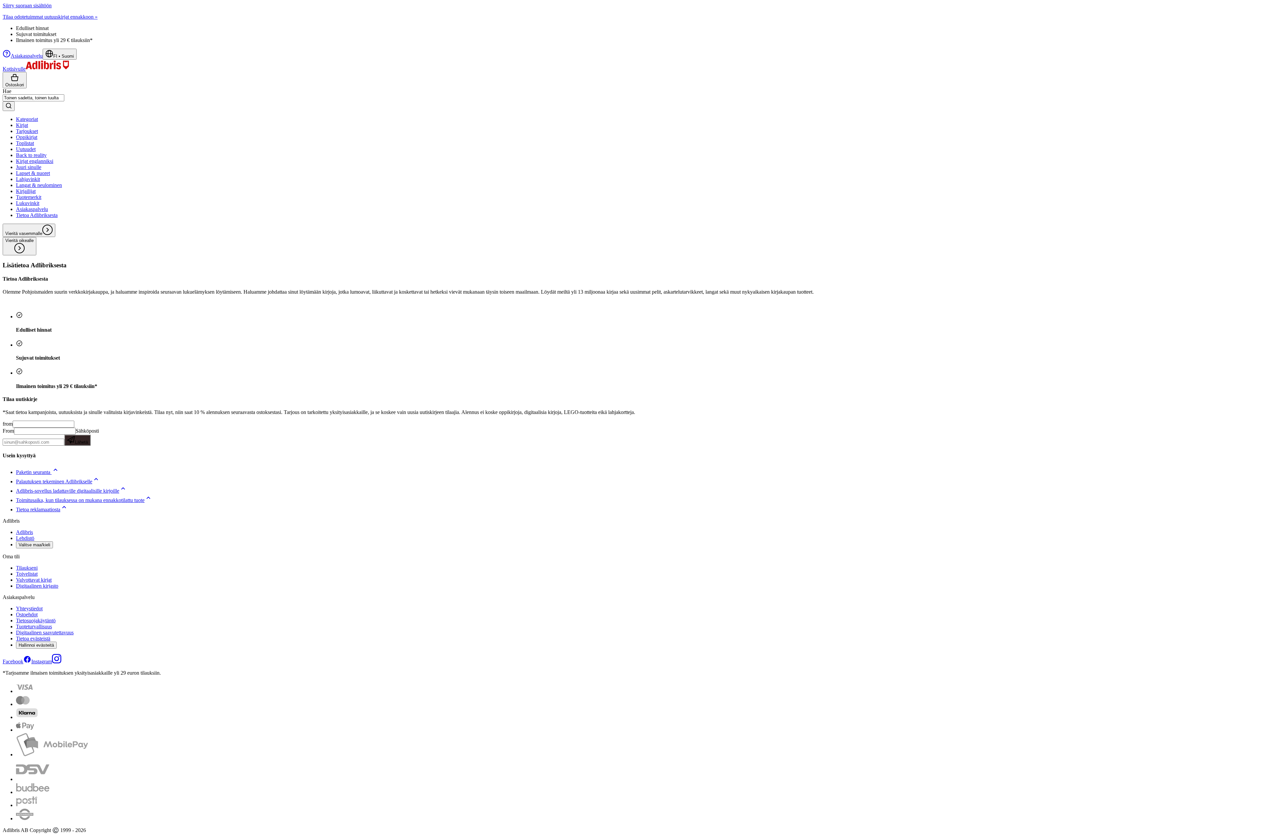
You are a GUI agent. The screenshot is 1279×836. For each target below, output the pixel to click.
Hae (7, 91)
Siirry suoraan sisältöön (27, 5)
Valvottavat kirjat (34, 580)
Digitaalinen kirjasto (37, 586)
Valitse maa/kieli (34, 544)
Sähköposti (87, 436)
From (8, 431)
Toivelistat (27, 574)
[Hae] (9, 106)
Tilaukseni (27, 568)
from (8, 424)
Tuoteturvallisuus (34, 626)
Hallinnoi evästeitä (36, 645)
